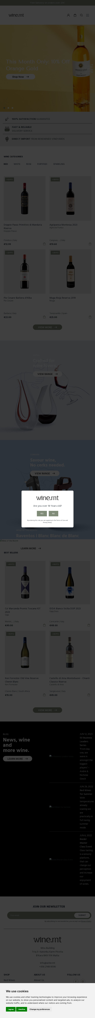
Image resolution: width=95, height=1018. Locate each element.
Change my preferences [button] (40, 1009)
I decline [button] (21, 1009)
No (53, 513)
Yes (41, 513)
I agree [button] (11, 1009)
